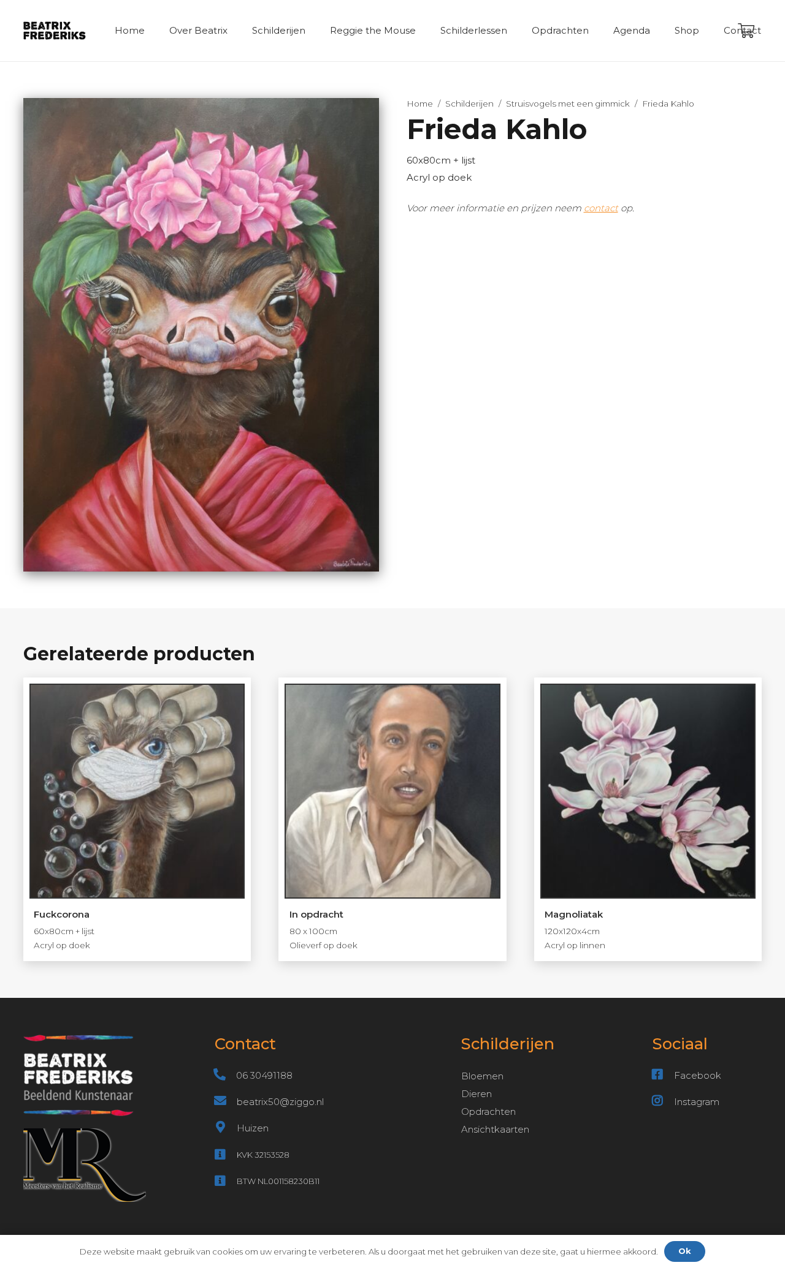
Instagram (696, 1102)
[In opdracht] (392, 819)
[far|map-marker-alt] (226, 1128)
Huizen (253, 1128)
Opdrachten (488, 1111)
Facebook (697, 1075)
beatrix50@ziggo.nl (280, 1102)
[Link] (54, 30)
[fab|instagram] (663, 1102)
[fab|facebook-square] (663, 1075)
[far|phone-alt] (225, 1075)
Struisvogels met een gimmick (568, 103)
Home (420, 103)
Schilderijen (469, 103)
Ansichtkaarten (495, 1129)
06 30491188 (264, 1075)
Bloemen (482, 1076)
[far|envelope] (226, 1102)
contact (601, 208)
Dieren (476, 1094)
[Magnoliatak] (648, 819)
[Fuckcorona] (137, 819)
